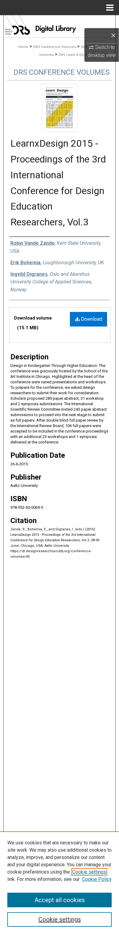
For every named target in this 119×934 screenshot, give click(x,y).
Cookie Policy (97, 879)
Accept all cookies (59, 900)
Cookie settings (89, 872)
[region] (59, 882)
